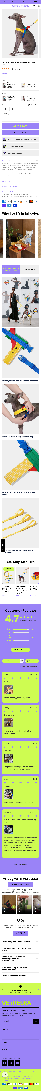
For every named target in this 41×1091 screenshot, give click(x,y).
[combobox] (29, 667)
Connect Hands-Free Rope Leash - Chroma (7, 589)
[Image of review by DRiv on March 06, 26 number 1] (8, 689)
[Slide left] (2, 582)
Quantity (5, 114)
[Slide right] (38, 582)
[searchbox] (11, 661)
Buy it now (20, 132)
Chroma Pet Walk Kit (22, 590)
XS (5, 109)
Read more (15, 853)
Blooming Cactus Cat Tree (23, 911)
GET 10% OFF (2, 545)
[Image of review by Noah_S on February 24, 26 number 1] (8, 722)
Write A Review (20, 650)
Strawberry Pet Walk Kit (9, 911)
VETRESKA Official (12, 1072)
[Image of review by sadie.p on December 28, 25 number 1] (8, 758)
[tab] (11, 269)
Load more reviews (20, 864)
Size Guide (35, 105)
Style (4, 93)
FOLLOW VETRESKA (20, 884)
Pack (4, 80)
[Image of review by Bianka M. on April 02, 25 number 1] (8, 829)
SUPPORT (20, 933)
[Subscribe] (36, 1021)
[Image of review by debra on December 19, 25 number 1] (8, 794)
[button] (2, 6)
